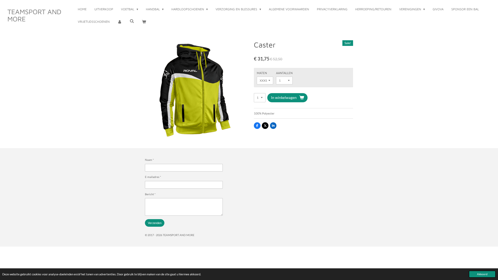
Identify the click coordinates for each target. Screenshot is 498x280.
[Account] (119, 21)
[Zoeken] (131, 21)
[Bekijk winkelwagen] (143, 21)
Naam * (149, 159)
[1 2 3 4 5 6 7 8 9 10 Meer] (260, 97)
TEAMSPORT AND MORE (34, 15)
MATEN (262, 73)
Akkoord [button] (482, 274)
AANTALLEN (284, 73)
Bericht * (150, 194)
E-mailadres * (153, 176)
